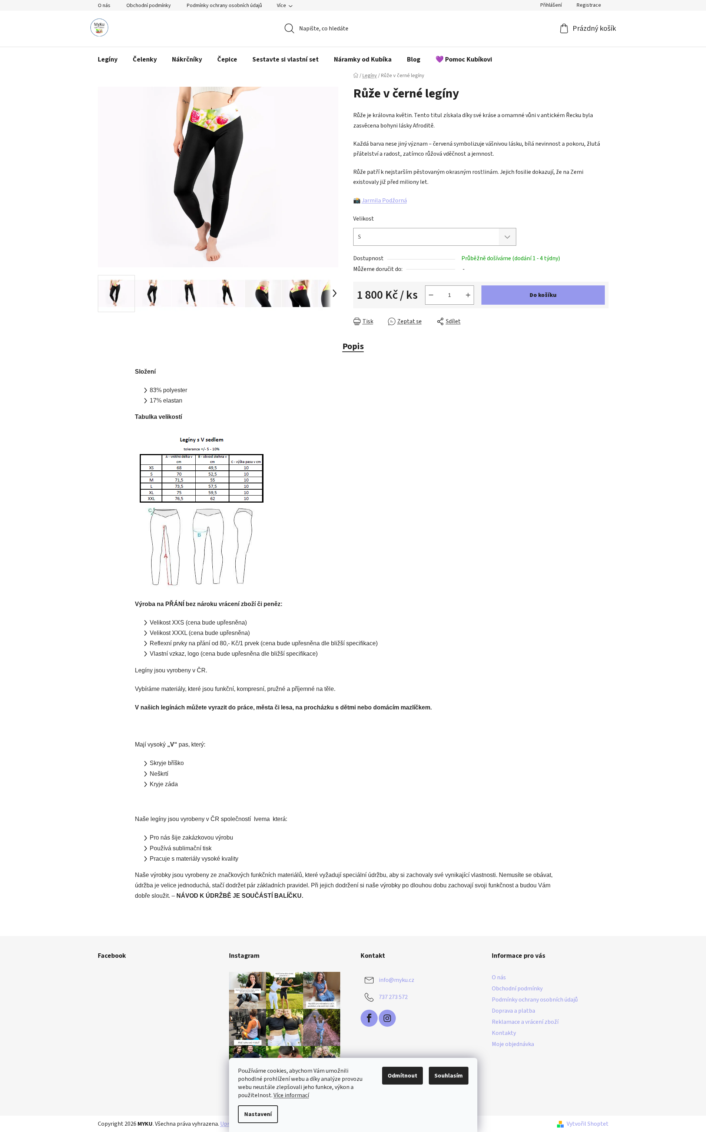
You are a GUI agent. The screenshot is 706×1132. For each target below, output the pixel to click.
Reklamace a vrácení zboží (525, 1022)
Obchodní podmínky (148, 5)
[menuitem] (107, 59)
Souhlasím (448, 1076)
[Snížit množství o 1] (431, 295)
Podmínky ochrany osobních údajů (224, 5)
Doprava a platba (513, 1011)
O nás (104, 5)
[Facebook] (369, 1018)
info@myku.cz (396, 980)
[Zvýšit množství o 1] (468, 295)
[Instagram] (387, 1018)
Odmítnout (402, 1076)
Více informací (291, 1095)
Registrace (589, 5)
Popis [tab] (353, 346)
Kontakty (504, 1033)
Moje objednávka (513, 1044)
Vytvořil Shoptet (588, 1124)
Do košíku (543, 295)
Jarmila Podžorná (384, 200)
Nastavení (258, 1114)
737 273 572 (393, 997)
